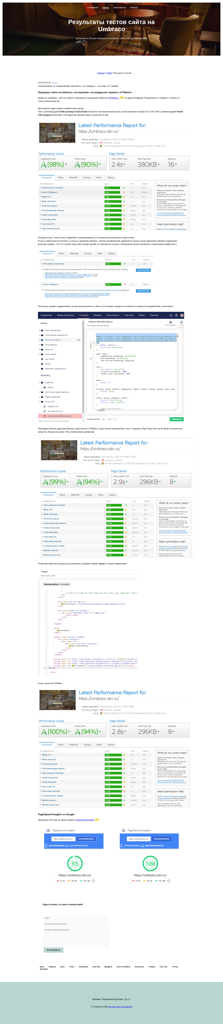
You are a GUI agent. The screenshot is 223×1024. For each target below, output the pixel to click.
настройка (123, 967)
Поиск (135, 129)
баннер (83, 967)
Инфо (104, 129)
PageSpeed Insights (85, 820)
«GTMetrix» (113, 98)
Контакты (119, 129)
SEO (62, 967)
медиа (108, 967)
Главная (89, 129)
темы (152, 967)
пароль (139, 967)
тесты (55, 83)
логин (96, 967)
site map (112, 1007)
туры (175, 967)
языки (44, 969)
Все (42, 967)
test (72, 967)
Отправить (53, 950)
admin (52, 967)
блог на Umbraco (124, 1007)
